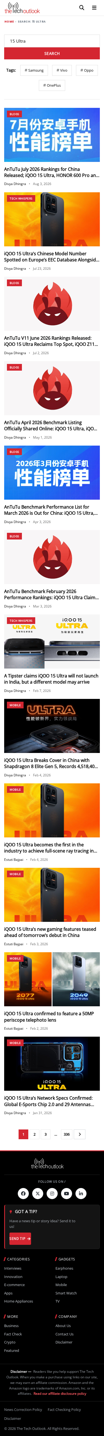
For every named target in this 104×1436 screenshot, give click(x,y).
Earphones (64, 1268)
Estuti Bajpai (13, 859)
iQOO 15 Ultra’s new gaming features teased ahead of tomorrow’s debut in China (50, 932)
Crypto (10, 1342)
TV (57, 1301)
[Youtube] (66, 1193)
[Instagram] (52, 1193)
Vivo (63, 70)
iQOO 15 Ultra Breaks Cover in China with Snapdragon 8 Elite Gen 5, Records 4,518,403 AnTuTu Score (50, 766)
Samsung (36, 70)
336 (67, 1134)
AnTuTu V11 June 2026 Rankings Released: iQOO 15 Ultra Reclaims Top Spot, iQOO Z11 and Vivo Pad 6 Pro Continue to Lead (49, 344)
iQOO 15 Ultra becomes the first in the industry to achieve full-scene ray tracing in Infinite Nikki (49, 851)
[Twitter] (37, 1193)
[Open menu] (94, 7)
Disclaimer (63, 1342)
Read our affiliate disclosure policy (60, 1393)
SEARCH (52, 53)
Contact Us (64, 1334)
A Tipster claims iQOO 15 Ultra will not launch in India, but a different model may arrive (51, 679)
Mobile (15, 705)
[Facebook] (23, 1193)
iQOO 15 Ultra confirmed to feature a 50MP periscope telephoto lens (49, 1016)
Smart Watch (66, 1293)
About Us (63, 1325)
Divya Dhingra (15, 183)
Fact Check (13, 1334)
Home (9, 22)
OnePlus (54, 85)
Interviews (12, 1268)
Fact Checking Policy (64, 1409)
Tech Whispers (21, 198)
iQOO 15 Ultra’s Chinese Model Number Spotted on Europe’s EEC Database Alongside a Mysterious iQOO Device (51, 260)
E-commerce (14, 1284)
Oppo (88, 70)
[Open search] (81, 7)
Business (11, 1325)
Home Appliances (18, 1301)
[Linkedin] (81, 1193)
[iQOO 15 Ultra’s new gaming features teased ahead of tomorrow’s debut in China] (52, 895)
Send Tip (17, 1238)
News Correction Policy (23, 1409)
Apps (8, 1293)
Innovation (13, 1276)
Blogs (14, 114)
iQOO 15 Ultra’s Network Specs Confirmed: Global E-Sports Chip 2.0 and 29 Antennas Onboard (48, 1104)
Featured (11, 1350)
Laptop (61, 1276)
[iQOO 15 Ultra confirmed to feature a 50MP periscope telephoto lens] (52, 979)
